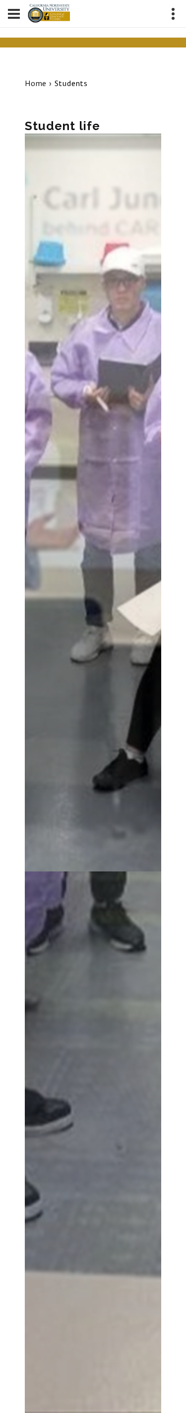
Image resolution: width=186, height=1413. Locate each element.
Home (36, 83)
